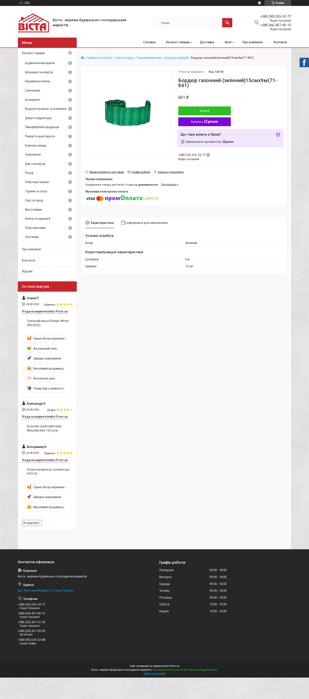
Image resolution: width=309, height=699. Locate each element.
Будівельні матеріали (40, 63)
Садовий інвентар (148, 57)
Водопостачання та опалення (45, 108)
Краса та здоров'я (37, 218)
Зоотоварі (32, 237)
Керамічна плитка (37, 81)
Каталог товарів (177, 42)
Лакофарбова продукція (42, 127)
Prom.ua (175, 666)
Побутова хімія (35, 228)
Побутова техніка (37, 182)
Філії (228, 42)
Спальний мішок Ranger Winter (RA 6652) (48, 323)
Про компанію (252, 42)
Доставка (207, 42)
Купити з (197, 121)
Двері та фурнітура (38, 118)
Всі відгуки (30, 523)
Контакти (280, 42)
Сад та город (124, 57)
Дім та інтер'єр (35, 163)
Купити (205, 111)
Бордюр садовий (176, 57)
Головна (149, 42)
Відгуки (27, 271)
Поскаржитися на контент (168, 669)
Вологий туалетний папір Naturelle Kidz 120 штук (44, 428)
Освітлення (33, 154)
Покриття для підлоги (40, 136)
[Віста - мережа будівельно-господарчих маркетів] (34, 22)
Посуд (29, 172)
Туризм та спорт (36, 191)
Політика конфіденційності (201, 669)
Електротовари (35, 145)
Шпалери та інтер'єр (39, 72)
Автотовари (33, 209)
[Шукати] (227, 22)
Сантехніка (32, 90)
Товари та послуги (99, 57)
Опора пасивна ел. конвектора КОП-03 (48, 471)
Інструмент (32, 99)
